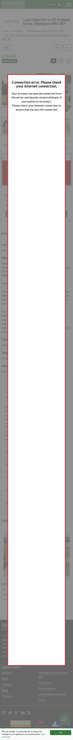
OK (60, 732)
